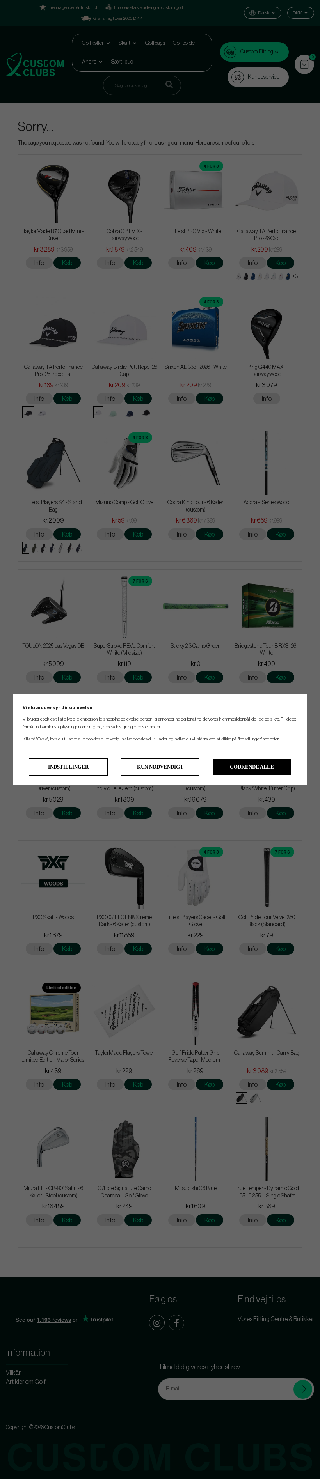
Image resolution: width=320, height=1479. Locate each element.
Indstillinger (68, 767)
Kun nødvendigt (160, 767)
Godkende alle (252, 767)
